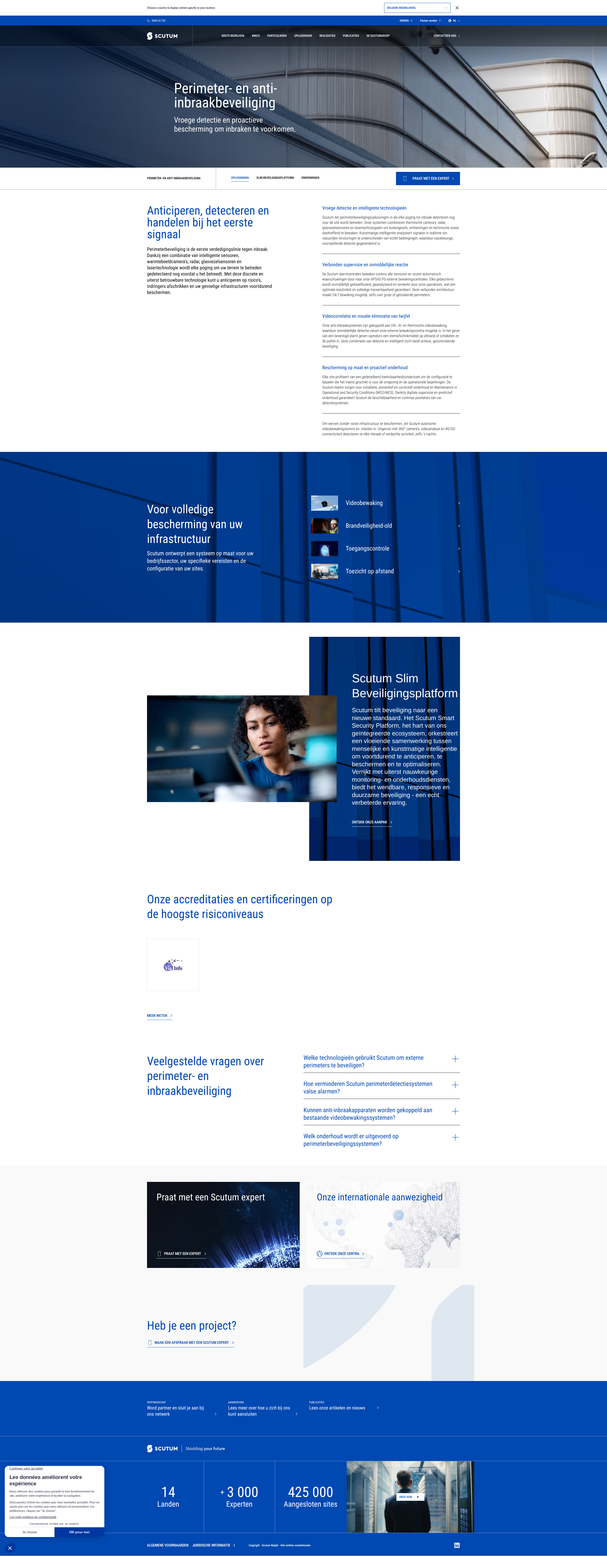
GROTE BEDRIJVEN (232, 36)
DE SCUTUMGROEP (378, 36)
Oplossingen (240, 178)
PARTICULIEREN (276, 36)
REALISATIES (328, 36)
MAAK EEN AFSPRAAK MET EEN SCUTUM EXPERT (192, 1342)
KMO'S (256, 36)
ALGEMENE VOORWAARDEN (168, 1545)
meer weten (157, 1015)
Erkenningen (310, 178)
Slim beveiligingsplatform (275, 178)
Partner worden (428, 20)
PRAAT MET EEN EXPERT (182, 1253)
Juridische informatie (211, 1545)
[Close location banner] (457, 8)
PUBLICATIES (351, 36)
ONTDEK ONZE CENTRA (341, 1253)
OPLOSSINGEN (303, 36)
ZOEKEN (404, 20)
